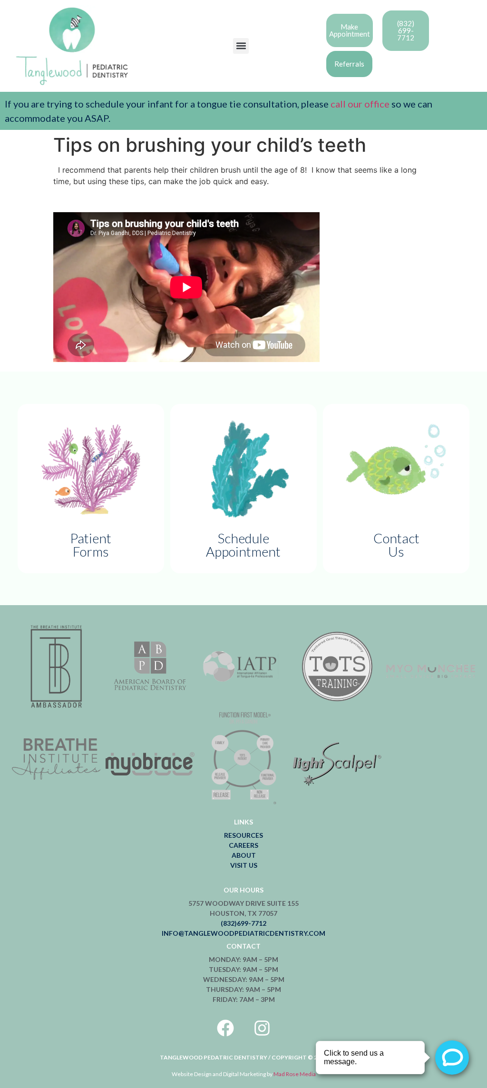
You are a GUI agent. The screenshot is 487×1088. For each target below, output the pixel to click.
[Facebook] (225, 1028)
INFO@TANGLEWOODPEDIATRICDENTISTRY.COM (243, 933)
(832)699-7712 (243, 923)
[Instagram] (262, 1028)
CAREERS (243, 845)
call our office (359, 103)
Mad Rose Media (294, 1074)
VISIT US (243, 865)
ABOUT (244, 855)
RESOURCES (243, 835)
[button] (241, 46)
